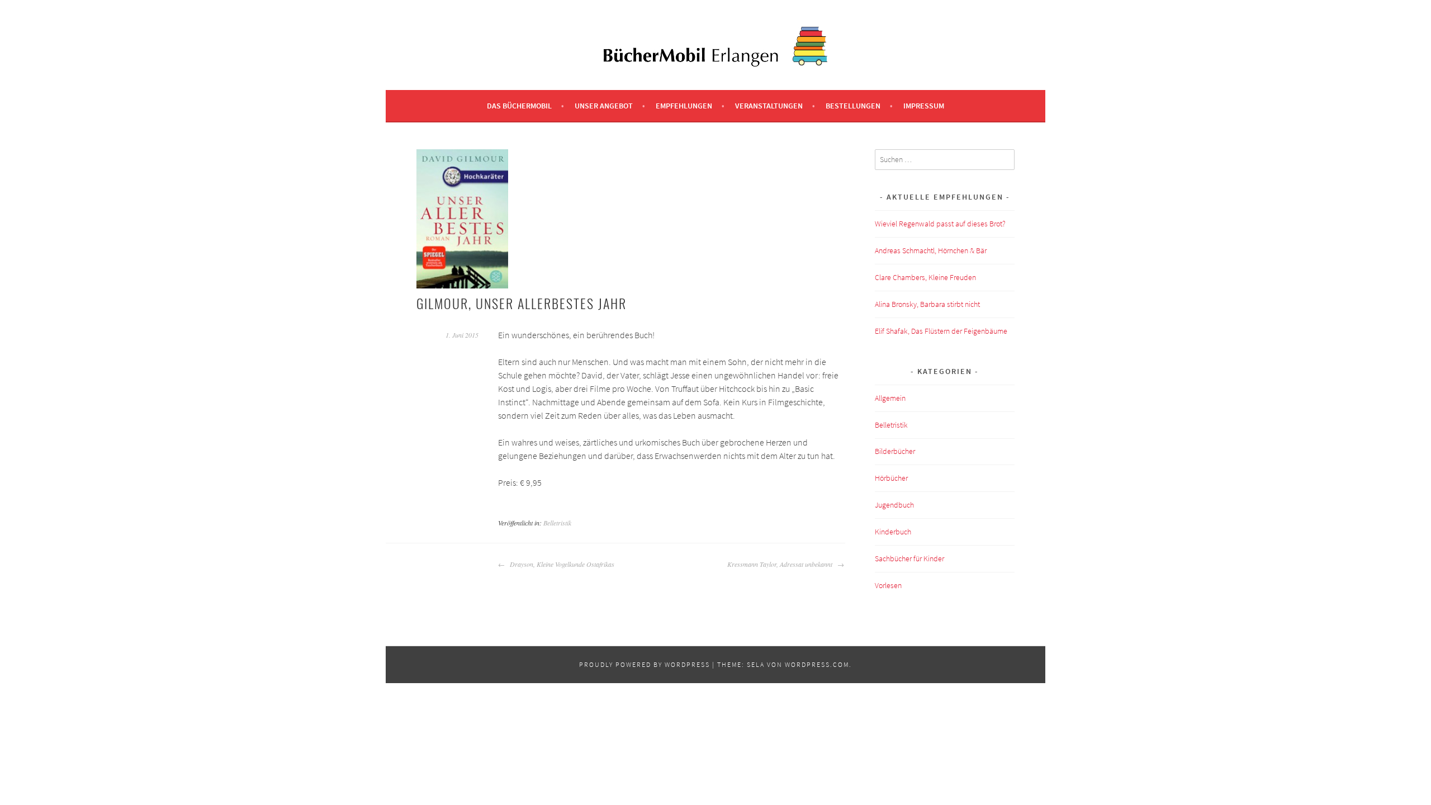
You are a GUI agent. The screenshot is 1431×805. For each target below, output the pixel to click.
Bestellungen (853, 106)
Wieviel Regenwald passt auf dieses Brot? (940, 224)
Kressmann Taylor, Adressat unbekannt (781, 564)
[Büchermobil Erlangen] (715, 63)
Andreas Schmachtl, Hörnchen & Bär (931, 250)
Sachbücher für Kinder (909, 558)
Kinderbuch (893, 532)
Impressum (923, 106)
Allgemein (890, 398)
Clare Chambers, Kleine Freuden (925, 277)
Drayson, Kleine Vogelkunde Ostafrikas (561, 564)
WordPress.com (817, 664)
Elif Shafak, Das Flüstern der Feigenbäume (941, 331)
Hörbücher (891, 478)
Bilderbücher (895, 451)
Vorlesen (888, 585)
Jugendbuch (894, 505)
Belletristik (557, 522)
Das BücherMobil (519, 106)
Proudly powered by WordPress (644, 664)
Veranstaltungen (769, 106)
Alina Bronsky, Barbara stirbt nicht (927, 304)
